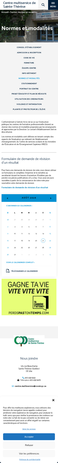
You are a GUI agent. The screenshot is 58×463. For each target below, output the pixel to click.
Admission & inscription (29, 52)
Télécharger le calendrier (24, 271)
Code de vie (29, 57)
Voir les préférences (29, 453)
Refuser (29, 445)
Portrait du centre (29, 88)
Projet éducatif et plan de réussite (29, 93)
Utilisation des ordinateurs (29, 99)
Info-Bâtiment (29, 73)
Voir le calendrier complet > (20, 262)
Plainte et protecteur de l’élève (29, 109)
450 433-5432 (30, 378)
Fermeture (29, 62)
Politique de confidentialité (29, 460)
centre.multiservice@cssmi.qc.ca (30, 386)
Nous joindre (29, 358)
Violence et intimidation (29, 104)
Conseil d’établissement (29, 47)
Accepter (29, 436)
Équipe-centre (29, 68)
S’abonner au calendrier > (19, 205)
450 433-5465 (35, 380)
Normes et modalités (29, 78)
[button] (53, 400)
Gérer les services (29, 429)
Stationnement (29, 83)
